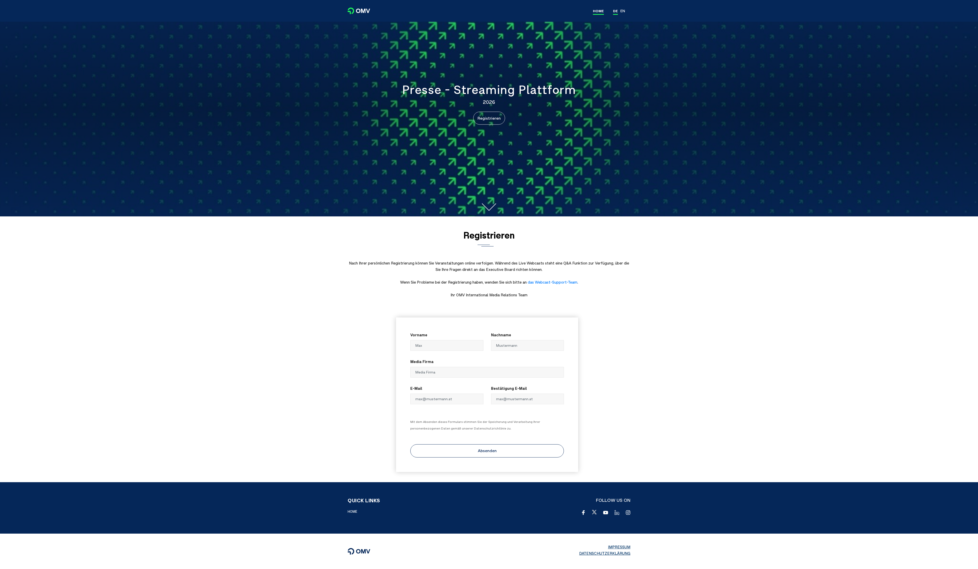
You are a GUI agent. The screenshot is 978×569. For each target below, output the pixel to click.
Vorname (418, 334)
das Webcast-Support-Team (552, 282)
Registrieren (489, 117)
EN (622, 11)
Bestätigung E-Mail (509, 388)
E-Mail (416, 388)
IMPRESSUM (619, 547)
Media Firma (421, 361)
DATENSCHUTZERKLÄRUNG (604, 553)
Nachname (501, 334)
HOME (598, 11)
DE (615, 11)
